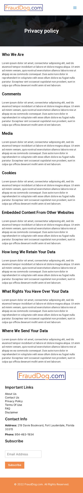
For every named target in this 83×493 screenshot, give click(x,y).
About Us (10, 393)
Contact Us (12, 397)
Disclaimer (11, 412)
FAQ (7, 408)
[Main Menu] (75, 8)
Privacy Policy (14, 401)
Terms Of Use (13, 404)
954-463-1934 (24, 434)
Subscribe (14, 465)
